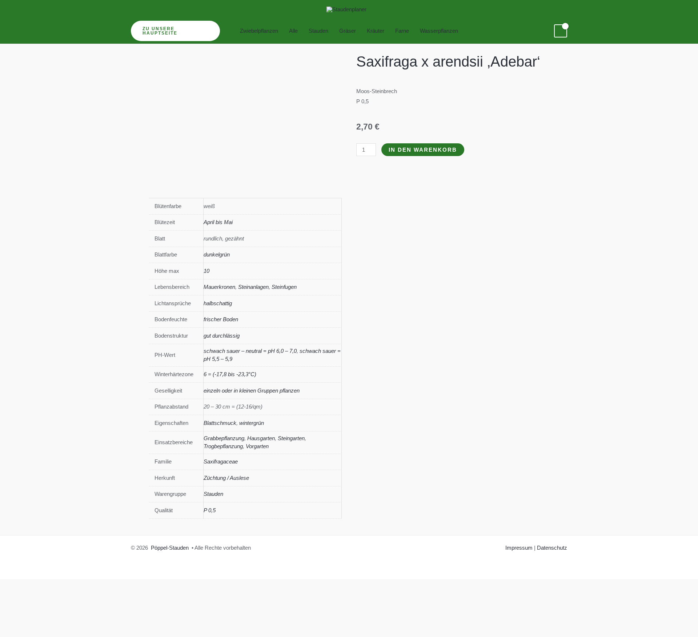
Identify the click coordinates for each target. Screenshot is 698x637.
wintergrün (251, 423)
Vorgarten (257, 446)
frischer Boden (221, 319)
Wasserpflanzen (439, 31)
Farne (402, 31)
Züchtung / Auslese (226, 478)
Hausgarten (261, 438)
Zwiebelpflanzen (259, 31)
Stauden (318, 31)
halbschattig (218, 303)
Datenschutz (552, 548)
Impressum (519, 548)
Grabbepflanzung (224, 438)
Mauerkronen (219, 287)
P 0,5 (210, 510)
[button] (175, 31)
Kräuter (375, 31)
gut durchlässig (222, 336)
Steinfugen (284, 287)
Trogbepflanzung (223, 446)
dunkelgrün (217, 254)
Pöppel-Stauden (170, 548)
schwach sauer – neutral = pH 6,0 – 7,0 (250, 351)
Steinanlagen (253, 287)
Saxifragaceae (221, 461)
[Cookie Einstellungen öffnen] (54, 632)
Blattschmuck (220, 423)
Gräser (347, 31)
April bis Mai (218, 222)
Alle (293, 31)
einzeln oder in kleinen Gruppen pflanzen (252, 390)
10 (206, 271)
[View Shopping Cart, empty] (560, 30)
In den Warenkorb (423, 150)
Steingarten (291, 438)
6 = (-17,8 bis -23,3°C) (230, 374)
